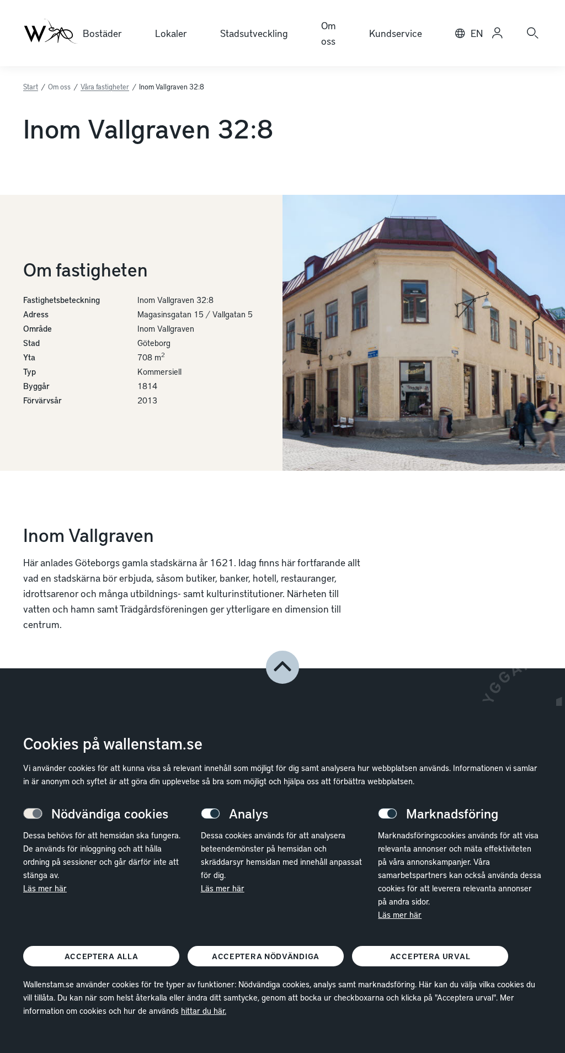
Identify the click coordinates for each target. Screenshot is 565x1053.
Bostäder (102, 33)
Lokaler (171, 33)
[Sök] (532, 33)
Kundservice (395, 33)
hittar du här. (203, 1010)
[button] (282, 667)
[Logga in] (497, 33)
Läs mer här (45, 888)
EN (477, 33)
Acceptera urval (430, 956)
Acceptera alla (101, 956)
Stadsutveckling (254, 33)
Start (30, 87)
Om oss (328, 32)
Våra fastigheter (105, 87)
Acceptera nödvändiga (265, 956)
